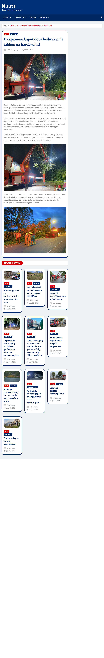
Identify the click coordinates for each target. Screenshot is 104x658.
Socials (43, 17)
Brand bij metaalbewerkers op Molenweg (58, 296)
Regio (6, 17)
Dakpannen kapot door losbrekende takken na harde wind (31, 26)
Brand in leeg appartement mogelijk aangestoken (56, 342)
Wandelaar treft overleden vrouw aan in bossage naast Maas (34, 292)
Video (33, 17)
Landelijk (20, 17)
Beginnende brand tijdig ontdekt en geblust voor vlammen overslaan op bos (11, 348)
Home (5, 26)
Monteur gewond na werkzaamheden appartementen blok (12, 296)
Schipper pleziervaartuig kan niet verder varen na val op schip (11, 395)
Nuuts (9, 6)
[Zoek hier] (101, 17)
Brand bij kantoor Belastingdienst (57, 390)
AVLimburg (11, 50)
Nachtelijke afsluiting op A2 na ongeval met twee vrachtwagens (34, 396)
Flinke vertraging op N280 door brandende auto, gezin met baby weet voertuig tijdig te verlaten (35, 348)
